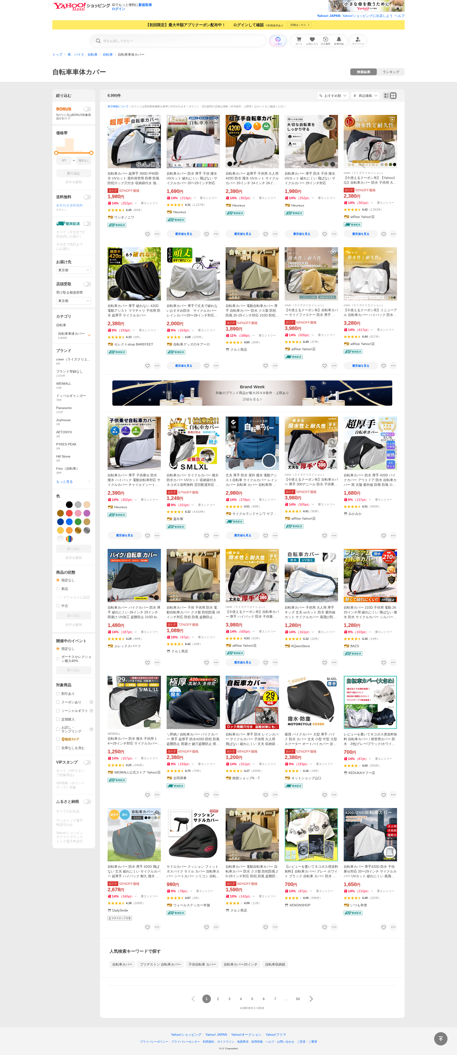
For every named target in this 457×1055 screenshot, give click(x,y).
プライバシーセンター (185, 1041)
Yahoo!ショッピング (186, 1034)
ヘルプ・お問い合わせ (280, 1041)
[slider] (56, 153)
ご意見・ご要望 (307, 1041)
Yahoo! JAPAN (328, 16)
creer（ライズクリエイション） (364, 173)
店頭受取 (63, 284)
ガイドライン (225, 1041)
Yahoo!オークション (246, 1034)
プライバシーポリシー (154, 1041)
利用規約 (208, 1041)
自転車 (108, 54)
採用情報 (257, 1041)
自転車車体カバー (79, 72)
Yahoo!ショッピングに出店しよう (367, 16)
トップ (57, 54)
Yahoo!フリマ (276, 1034)
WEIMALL (114, 733)
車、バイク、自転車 (83, 54)
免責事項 (242, 1041)
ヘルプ (400, 16)
